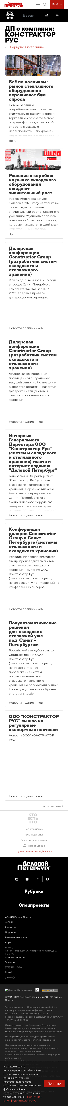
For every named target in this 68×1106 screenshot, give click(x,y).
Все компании (34, 829)
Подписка (11, 932)
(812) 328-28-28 (13, 967)
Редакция (10, 927)
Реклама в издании (16, 937)
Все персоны (34, 834)
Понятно (54, 1083)
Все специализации (34, 840)
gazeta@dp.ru (12, 977)
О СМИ (9, 922)
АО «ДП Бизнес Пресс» (18, 917)
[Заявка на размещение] (57, 15)
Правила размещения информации (34, 851)
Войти (57, 4)
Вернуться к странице (26, 47)
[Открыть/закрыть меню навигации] (38, 4)
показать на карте (15, 957)
